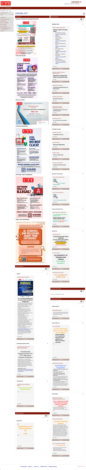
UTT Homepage (5, 22)
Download (28, 339)
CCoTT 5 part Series (56, 326)
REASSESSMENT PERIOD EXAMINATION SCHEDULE (57, 107)
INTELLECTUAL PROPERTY (57, 162)
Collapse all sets (45, 270)
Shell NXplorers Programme (57, 363)
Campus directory (52, 466)
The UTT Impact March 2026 (57, 192)
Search (3, 30)
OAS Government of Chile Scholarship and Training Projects (58, 398)
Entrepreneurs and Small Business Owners (23, 385)
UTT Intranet (4, 26)
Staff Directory (43, 466)
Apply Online (4, 20)
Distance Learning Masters (57, 418)
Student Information (55, 16)
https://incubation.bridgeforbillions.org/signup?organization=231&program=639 (25, 329)
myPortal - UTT (4, 13)
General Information (19, 266)
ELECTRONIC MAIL (56, 142)
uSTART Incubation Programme (23, 277)
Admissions (8, 8)
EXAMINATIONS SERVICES (57, 96)
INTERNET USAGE (55, 152)
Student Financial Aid (19, 413)
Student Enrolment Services (56, 298)
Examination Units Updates (56, 288)
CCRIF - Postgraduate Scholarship (58, 443)
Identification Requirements (57, 85)
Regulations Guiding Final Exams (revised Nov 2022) (58, 73)
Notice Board (18, 16)
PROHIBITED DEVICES (56, 118)
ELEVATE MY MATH (56, 234)
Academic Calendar (5, 19)
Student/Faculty (75, 2)
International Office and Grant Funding (6, 28)
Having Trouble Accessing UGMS (58, 27)
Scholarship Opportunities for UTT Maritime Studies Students (23, 347)
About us (30, 466)
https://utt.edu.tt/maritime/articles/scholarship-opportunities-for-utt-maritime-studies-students (25, 370)
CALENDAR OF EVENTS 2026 (57, 272)
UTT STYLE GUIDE (55, 252)
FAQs (18, 424)
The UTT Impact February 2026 (58, 177)
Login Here (77, 3)
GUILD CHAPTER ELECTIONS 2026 (59, 212)
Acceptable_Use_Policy (56, 132)
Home (2, 8)
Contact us (36, 466)
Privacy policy (23, 466)
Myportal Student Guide (56, 310)
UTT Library (4, 24)
